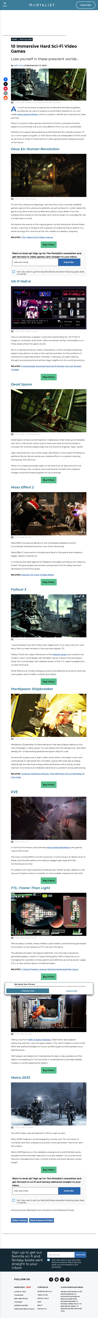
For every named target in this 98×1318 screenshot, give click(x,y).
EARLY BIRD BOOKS (21, 1298)
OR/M (39, 1302)
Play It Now (49, 244)
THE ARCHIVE (18, 1295)
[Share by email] (6, 93)
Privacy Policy (43, 1298)
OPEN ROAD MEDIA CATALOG (24, 1309)
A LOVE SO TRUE (20, 1292)
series (60, 654)
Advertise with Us (44, 1291)
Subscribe (85, 5)
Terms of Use (42, 1295)
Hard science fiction (27, 114)
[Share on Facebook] (6, 79)
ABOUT (39, 1305)
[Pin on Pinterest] (6, 89)
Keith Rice (18, 65)
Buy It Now (48, 480)
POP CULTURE (26, 39)
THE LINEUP (18, 1302)
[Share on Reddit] (6, 98)
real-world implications (58, 847)
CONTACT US (42, 1309)
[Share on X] (6, 84)
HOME (14, 39)
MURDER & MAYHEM (21, 1305)
